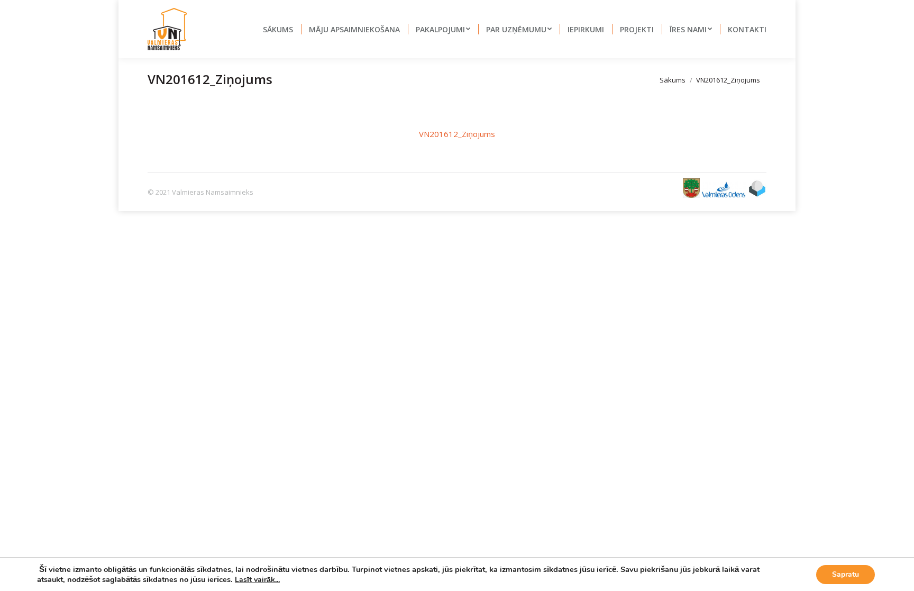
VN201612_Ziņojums (457, 134)
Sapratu (845, 574)
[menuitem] (278, 29)
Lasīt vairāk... (257, 580)
